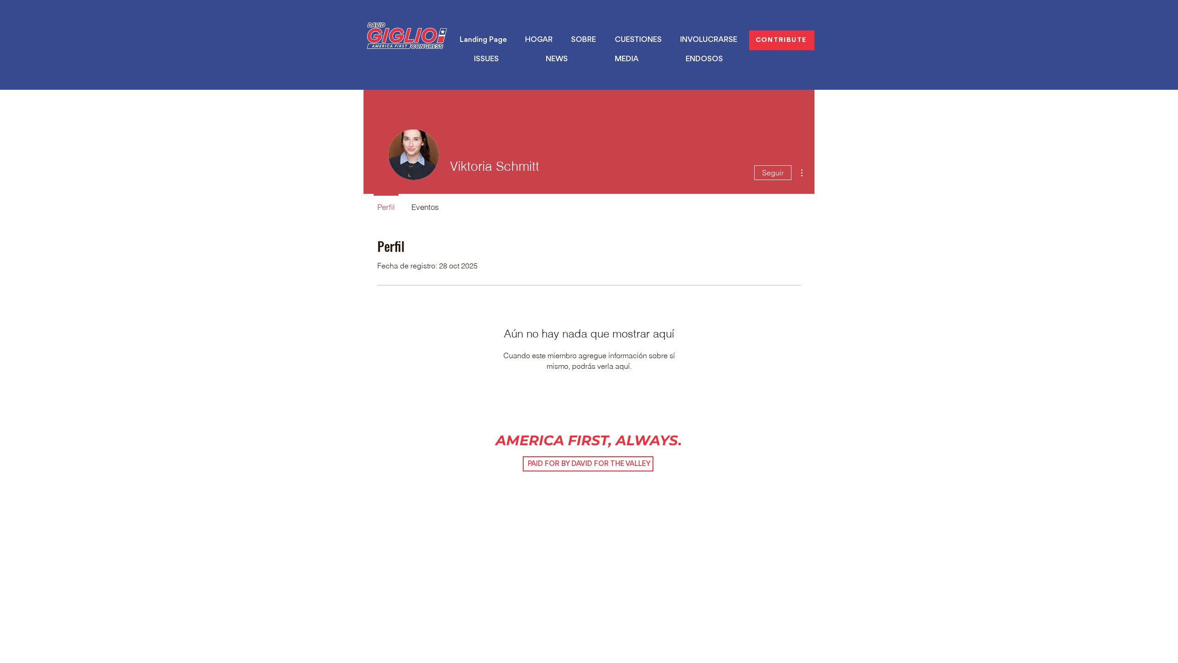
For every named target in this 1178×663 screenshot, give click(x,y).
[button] (486, 59)
